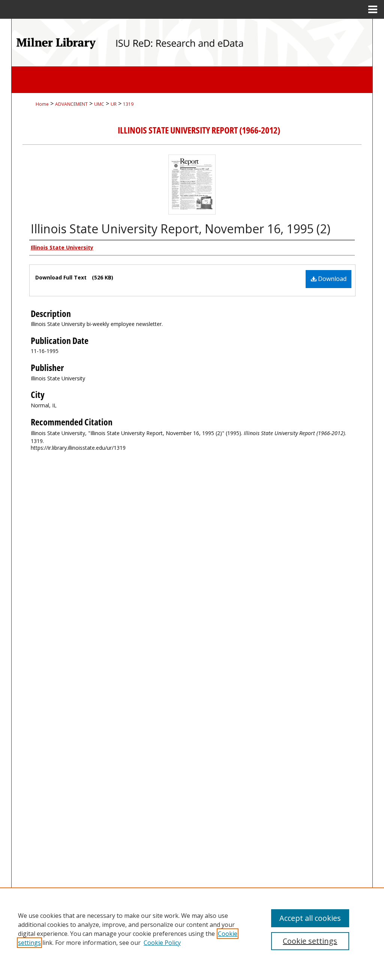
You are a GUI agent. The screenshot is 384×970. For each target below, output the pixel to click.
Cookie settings (310, 941)
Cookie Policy (162, 942)
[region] (192, 928)
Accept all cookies (310, 918)
